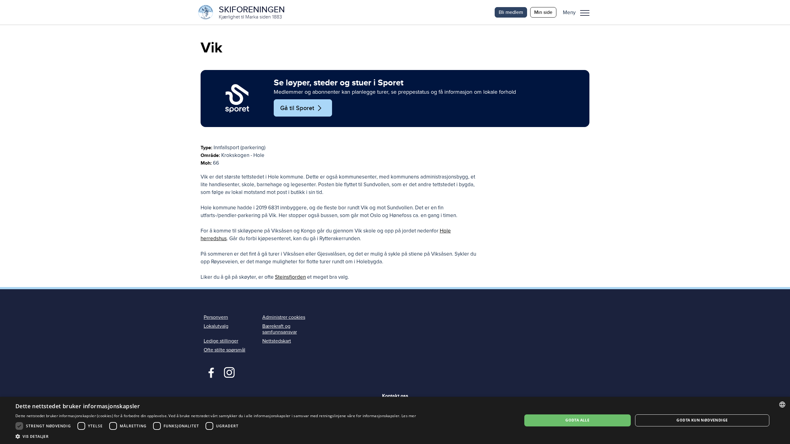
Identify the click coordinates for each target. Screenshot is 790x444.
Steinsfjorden (290, 277)
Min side (543, 12)
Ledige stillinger (221, 341)
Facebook (210, 372)
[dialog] (395, 420)
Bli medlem (511, 12)
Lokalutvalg (216, 326)
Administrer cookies (283, 317)
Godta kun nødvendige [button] (702, 420)
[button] (578, 12)
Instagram (229, 372)
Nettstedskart (276, 341)
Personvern (216, 317)
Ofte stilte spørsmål (224, 350)
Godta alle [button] (577, 420)
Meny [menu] (584, 12)
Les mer (408, 415)
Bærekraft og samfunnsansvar (279, 329)
